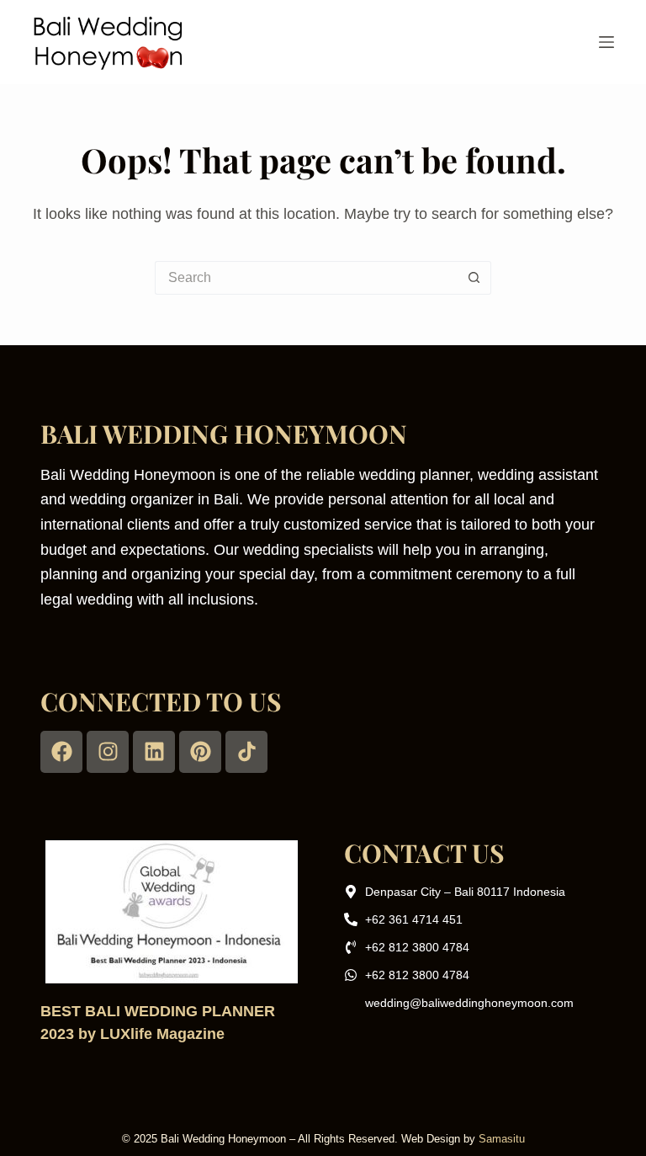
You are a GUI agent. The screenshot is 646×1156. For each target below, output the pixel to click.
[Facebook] (61, 752)
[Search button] (474, 278)
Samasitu (502, 1138)
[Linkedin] (154, 752)
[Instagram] (108, 752)
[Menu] (606, 42)
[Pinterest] (200, 752)
